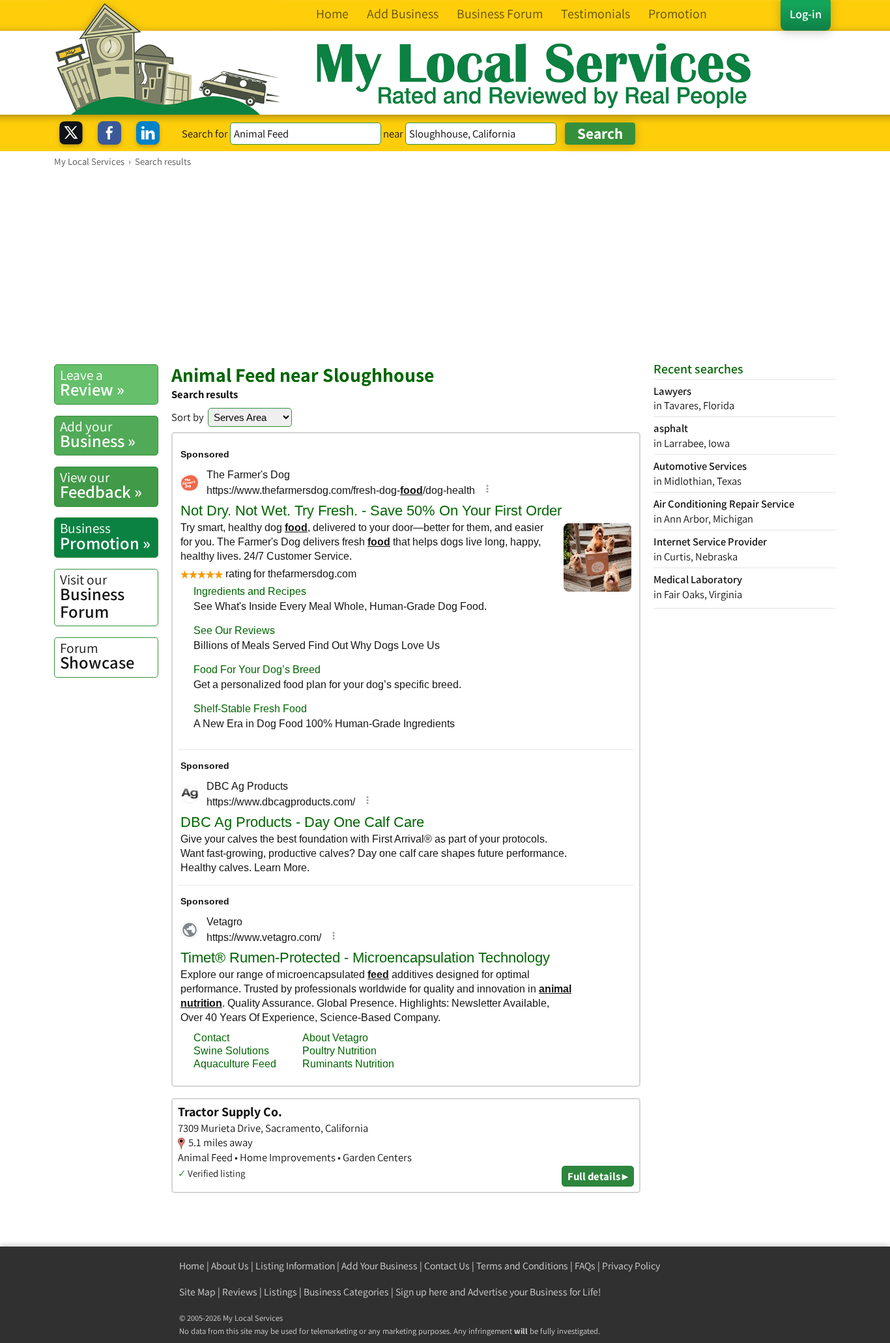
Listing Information (295, 1266)
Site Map (197, 1292)
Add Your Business (379, 1266)
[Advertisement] (445, 265)
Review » (92, 383)
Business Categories (346, 1292)
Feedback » (101, 485)
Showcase (97, 656)
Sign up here (421, 1292)
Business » (98, 434)
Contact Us (447, 1266)
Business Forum (92, 596)
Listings (280, 1292)
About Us (230, 1266)
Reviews (239, 1292)
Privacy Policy (631, 1266)
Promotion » (105, 536)
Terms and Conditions (522, 1266)
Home (192, 1266)
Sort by (187, 417)
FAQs (585, 1266)
